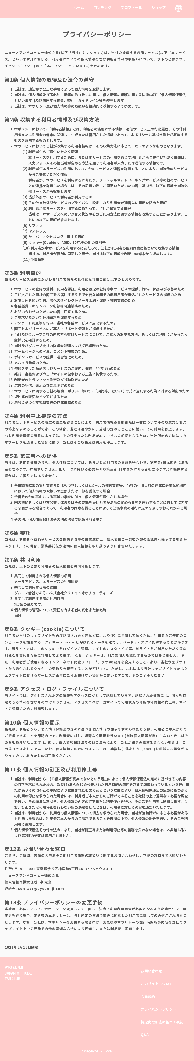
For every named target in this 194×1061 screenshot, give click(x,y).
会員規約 (148, 996)
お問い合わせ (151, 970)
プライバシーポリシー (158, 1009)
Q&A (145, 1034)
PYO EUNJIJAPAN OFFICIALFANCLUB (18, 973)
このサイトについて (157, 983)
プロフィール (131, 7)
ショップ (158, 7)
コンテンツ (102, 7)
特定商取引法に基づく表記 (162, 1021)
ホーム (78, 7)
